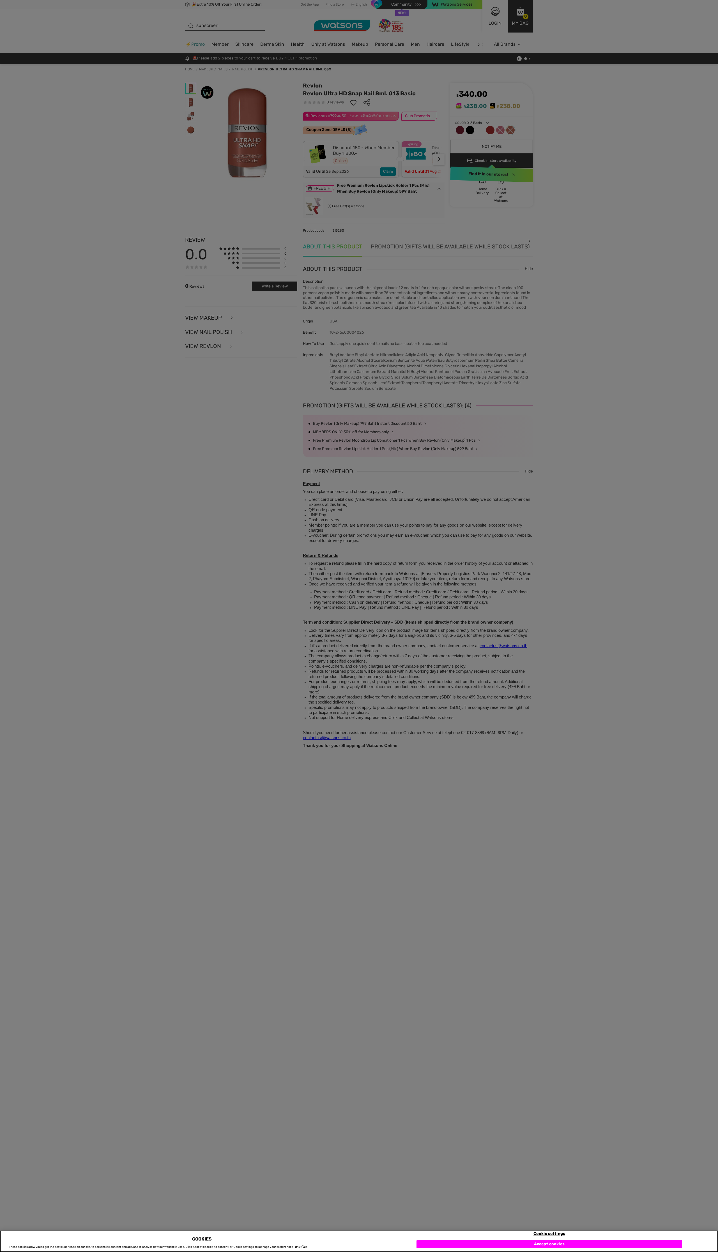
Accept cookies (549, 1244)
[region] (359, 1241)
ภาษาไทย (301, 1247)
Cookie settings (549, 1233)
